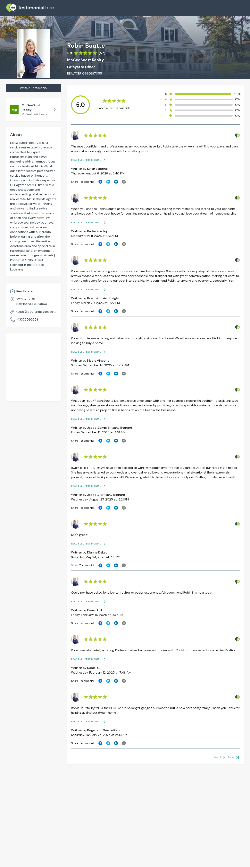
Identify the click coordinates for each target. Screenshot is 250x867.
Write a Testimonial (33, 88)
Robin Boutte (86, 45)
